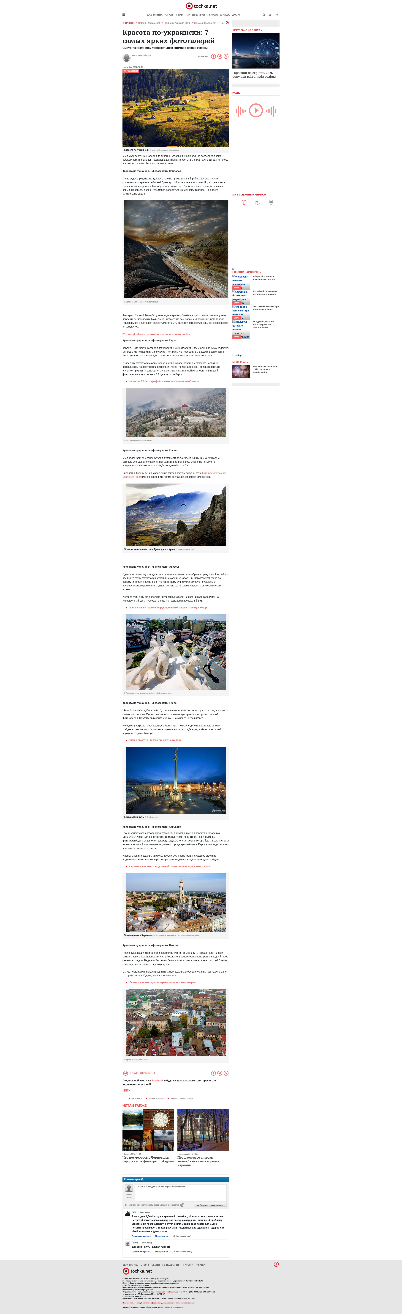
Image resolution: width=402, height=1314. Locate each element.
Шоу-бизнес (155, 14)
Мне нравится (161, 1236)
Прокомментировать (141, 1236)
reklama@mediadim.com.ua (167, 1292)
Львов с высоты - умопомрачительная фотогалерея (162, 982)
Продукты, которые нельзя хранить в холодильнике (263, 324)
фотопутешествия (182, 1098)
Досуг (236, 14)
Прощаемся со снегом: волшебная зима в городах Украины (198, 1161)
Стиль (169, 14)
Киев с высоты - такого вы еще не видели (155, 740)
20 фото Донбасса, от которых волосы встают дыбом (156, 334)
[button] (270, 14)
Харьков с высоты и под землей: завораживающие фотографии (169, 866)
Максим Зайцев (141, 55)
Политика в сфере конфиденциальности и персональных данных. (168, 1303)
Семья (180, 14)
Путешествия (196, 14)
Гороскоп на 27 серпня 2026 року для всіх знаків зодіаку (265, 369)
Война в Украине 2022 (177, 23)
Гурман (212, 14)
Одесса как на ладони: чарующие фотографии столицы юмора (168, 607)
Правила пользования (131, 1303)
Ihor (134, 1212)
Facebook (157, 1080)
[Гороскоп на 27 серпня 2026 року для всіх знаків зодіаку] (241, 371)
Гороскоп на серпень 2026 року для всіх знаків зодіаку (254, 75)
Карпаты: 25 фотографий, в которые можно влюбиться (164, 381)
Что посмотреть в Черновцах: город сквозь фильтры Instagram (148, 1159)
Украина (137, 1098)
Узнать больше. (177, 1307)
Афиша (225, 14)
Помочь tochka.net (149, 23)
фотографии (156, 1098)
